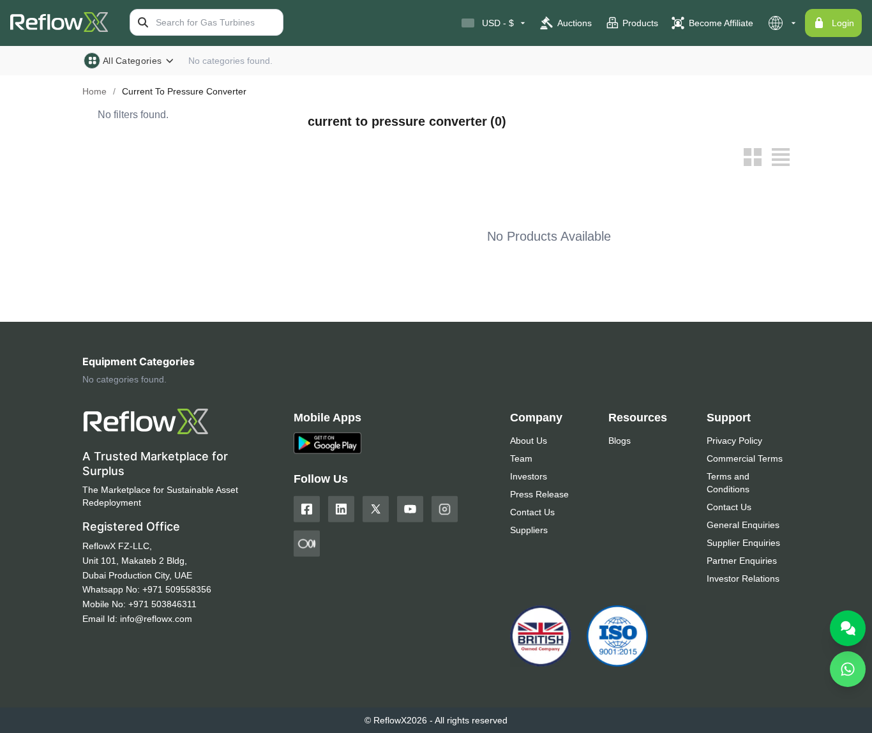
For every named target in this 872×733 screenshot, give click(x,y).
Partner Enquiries (742, 560)
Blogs (619, 440)
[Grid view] (753, 157)
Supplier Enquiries (743, 543)
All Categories (132, 61)
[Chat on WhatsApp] (848, 669)
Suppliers (529, 530)
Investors (528, 476)
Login (843, 23)
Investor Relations (743, 578)
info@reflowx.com (156, 619)
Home (94, 91)
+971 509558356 (176, 589)
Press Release (539, 494)
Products (640, 23)
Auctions (574, 23)
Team (521, 458)
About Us (528, 440)
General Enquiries (743, 525)
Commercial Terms (745, 458)
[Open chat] (848, 628)
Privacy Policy (734, 440)
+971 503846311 (162, 604)
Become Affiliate (721, 23)
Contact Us (532, 512)
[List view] (781, 157)
